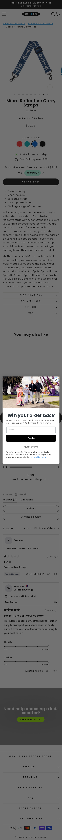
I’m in (31, 438)
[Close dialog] (56, 379)
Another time (31, 446)
